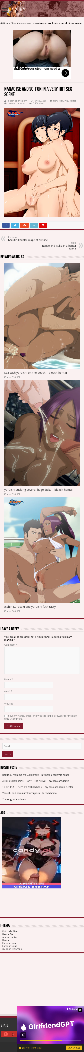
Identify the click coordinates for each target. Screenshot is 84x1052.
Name (8, 679)
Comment (10, 644)
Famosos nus (9, 946)
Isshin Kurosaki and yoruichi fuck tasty (30, 606)
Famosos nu (9, 943)
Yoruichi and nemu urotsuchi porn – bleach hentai (29, 793)
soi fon (73, 101)
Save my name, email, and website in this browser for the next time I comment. (40, 717)
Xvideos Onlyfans (12, 949)
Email (8, 691)
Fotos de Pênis (10, 931)
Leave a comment (17, 103)
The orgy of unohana (14, 799)
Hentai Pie (7, 934)
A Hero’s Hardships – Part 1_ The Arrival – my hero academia (35, 780)
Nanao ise (24, 23)
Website (8, 703)
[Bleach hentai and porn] (42, 9)
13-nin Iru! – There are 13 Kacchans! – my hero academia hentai (37, 787)
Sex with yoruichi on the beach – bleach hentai (35, 372)
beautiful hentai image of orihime (28, 239)
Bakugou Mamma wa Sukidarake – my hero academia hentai (36, 774)
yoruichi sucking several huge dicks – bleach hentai (38, 489)
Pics (14, 23)
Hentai (5, 940)
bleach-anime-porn (17, 101)
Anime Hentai (9, 937)
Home (6, 23)
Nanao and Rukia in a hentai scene (59, 246)
